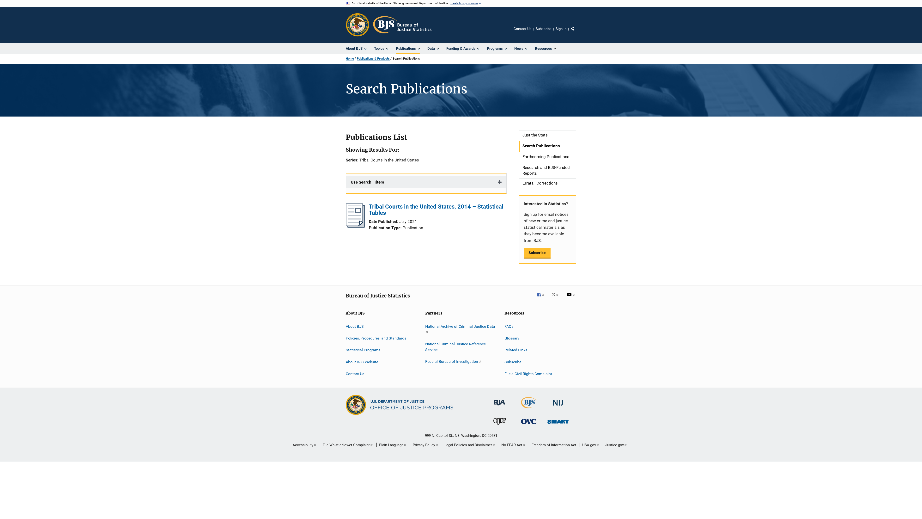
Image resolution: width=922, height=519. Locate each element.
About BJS (355, 326)
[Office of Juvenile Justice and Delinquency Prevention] (499, 425)
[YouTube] (571, 298)
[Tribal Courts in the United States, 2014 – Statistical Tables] (355, 226)
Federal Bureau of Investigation (451, 361)
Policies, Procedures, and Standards (376, 338)
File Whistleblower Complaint (346, 445)
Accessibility (303, 445)
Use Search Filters (367, 182)
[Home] (402, 24)
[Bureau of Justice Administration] (499, 406)
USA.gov (589, 445)
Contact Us (523, 29)
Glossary (511, 338)
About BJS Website (362, 362)
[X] (557, 298)
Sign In (561, 29)
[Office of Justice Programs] (357, 25)
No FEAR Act (511, 445)
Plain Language (391, 445)
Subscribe (544, 29)
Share (576, 32)
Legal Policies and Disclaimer (468, 445)
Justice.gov (614, 445)
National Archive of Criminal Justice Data (460, 326)
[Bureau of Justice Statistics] (529, 409)
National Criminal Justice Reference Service (455, 347)
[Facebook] (542, 298)
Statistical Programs (363, 350)
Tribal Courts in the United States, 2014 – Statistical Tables (436, 209)
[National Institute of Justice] (558, 406)
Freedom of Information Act (554, 445)
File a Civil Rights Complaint (528, 373)
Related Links (515, 350)
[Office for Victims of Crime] (528, 424)
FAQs (508, 326)
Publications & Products (373, 58)
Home (350, 58)
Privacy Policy (424, 445)
